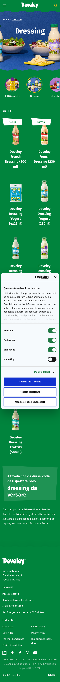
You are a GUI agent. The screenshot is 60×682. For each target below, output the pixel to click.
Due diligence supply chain (41, 641)
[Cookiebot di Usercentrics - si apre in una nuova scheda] (36, 277)
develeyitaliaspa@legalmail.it (18, 599)
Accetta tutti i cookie (30, 381)
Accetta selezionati (30, 391)
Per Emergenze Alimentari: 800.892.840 (23, 612)
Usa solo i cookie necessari (30, 401)
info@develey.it (10, 593)
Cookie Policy (38, 626)
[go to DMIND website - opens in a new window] (53, 675)
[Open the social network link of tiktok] (12, 653)
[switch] (52, 340)
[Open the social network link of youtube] (35, 653)
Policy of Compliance (13, 638)
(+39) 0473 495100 (12, 606)
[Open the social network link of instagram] (28, 653)
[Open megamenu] (4, 5)
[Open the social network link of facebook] (20, 653)
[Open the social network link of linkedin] (4, 653)
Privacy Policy (38, 632)
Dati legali (7, 632)
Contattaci (8, 626)
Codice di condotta (12, 645)
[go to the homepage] (30, 5)
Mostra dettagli (42, 372)
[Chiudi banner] (55, 277)
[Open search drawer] (56, 5)
